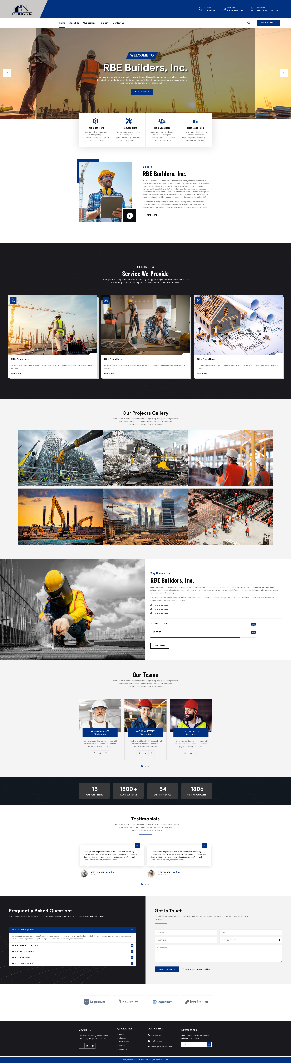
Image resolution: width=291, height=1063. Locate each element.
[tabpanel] (52, 338)
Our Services (90, 23)
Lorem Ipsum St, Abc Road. (267, 10)
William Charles (100, 731)
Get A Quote (267, 23)
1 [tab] (145, 385)
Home (62, 23)
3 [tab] (149, 766)
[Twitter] (87, 1046)
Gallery (105, 23)
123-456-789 (209, 10)
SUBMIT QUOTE (165, 969)
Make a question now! (94, 916)
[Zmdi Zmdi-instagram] (92, 1046)
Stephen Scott (191, 731)
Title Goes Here (95, 127)
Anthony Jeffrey (145, 731)
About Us (74, 23)
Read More (141, 92)
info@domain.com (235, 10)
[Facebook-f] (82, 1046)
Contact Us (118, 23)
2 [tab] (145, 766)
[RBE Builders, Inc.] (22, 9)
